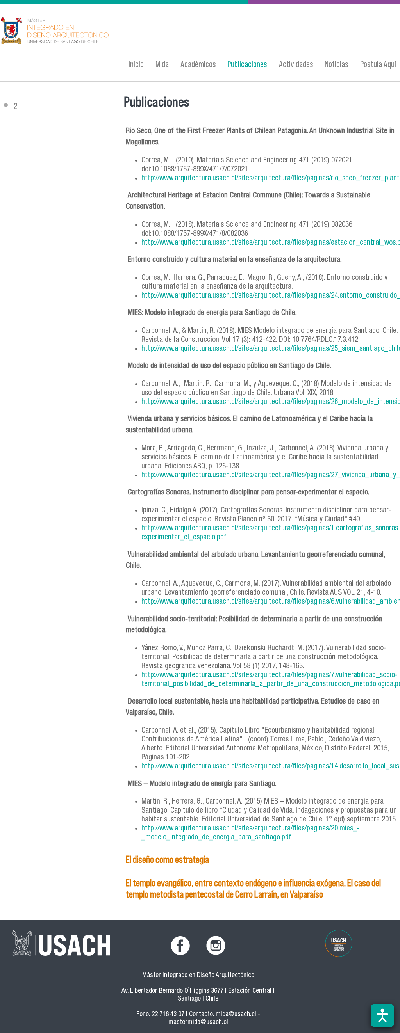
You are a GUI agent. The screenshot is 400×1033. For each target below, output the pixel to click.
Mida (162, 64)
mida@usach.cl (236, 1015)
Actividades (296, 64)
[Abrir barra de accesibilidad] (382, 1015)
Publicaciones (247, 64)
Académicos (198, 64)
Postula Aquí (378, 64)
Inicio (136, 64)
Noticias (336, 64)
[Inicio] (130, 31)
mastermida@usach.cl (198, 1022)
